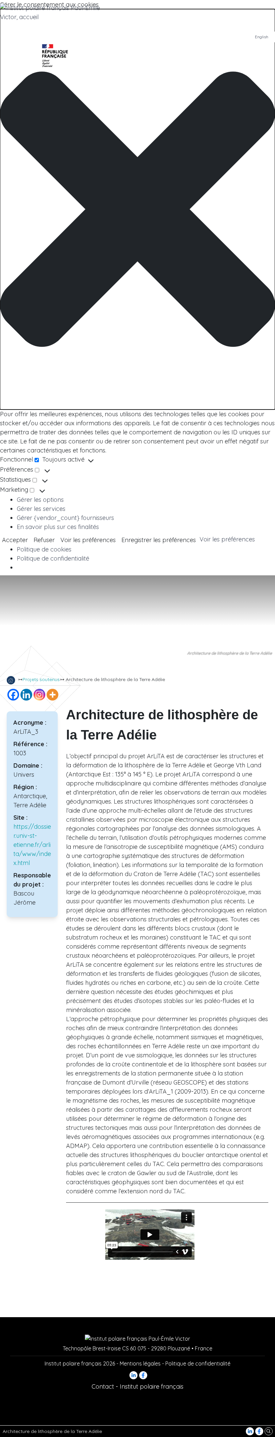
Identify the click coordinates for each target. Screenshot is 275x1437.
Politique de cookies (44, 549)
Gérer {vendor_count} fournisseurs (65, 518)
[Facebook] (260, 1431)
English (261, 36)
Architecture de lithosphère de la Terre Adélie (52, 1431)
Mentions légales (140, 1363)
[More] (52, 695)
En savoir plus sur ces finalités (58, 527)
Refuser (44, 540)
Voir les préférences (88, 540)
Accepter (15, 540)
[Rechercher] (269, 1431)
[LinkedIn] (250, 1431)
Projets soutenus (41, 679)
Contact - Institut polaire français (137, 1386)
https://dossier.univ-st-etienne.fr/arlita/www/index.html (32, 845)
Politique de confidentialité (53, 558)
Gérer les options (40, 500)
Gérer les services (41, 509)
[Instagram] (39, 695)
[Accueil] (11, 680)
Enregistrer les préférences (158, 540)
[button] (137, 209)
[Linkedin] (26, 695)
